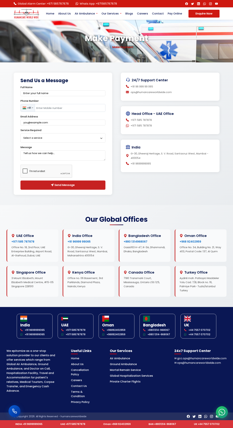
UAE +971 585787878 (72, 424)
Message (26, 147)
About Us (64, 14)
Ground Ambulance (123, 364)
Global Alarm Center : (43, 4)
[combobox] (28, 108)
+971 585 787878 (22, 242)
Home (50, 14)
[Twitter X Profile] (193, 4)
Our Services (110, 14)
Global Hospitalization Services (131, 376)
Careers (142, 14)
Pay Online (175, 14)
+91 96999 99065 (79, 242)
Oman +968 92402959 (117, 424)
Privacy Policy (80, 402)
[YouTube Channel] (217, 4)
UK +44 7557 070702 (207, 424)
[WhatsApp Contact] (205, 4)
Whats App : (98, 4)
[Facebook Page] (187, 4)
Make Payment (122, 47)
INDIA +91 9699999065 (28, 424)
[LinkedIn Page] (199, 4)
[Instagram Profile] (211, 4)
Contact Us (79, 386)
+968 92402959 (190, 242)
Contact (158, 14)
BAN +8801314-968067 (162, 424)
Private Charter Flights (125, 382)
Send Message (64, 185)
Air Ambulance (85, 14)
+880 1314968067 (135, 242)
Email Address (29, 116)
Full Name (26, 87)
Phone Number (29, 101)
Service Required (30, 130)
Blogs (129, 14)
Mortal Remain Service (125, 370)
